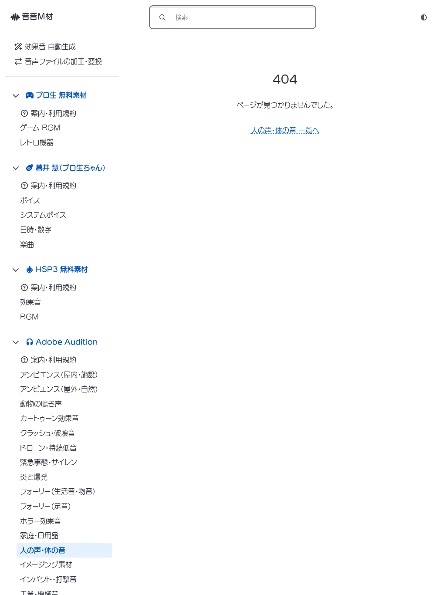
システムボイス (43, 214)
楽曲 (27, 244)
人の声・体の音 (42, 550)
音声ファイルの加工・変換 (63, 61)
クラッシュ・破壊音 (47, 432)
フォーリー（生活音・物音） (58, 491)
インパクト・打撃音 (48, 579)
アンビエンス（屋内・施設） (59, 374)
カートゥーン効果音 (49, 418)
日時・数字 (35, 229)
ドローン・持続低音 (48, 447)
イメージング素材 (46, 564)
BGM (29, 316)
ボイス (30, 200)
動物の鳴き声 (41, 403)
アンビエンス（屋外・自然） (59, 388)
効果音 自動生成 (50, 46)
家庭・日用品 (39, 535)
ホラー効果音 (40, 520)
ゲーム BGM (40, 127)
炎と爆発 (33, 476)
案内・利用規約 (53, 113)
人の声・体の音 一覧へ (285, 130)
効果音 (30, 301)
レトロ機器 (37, 142)
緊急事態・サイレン (48, 462)
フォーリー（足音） (45, 506)
